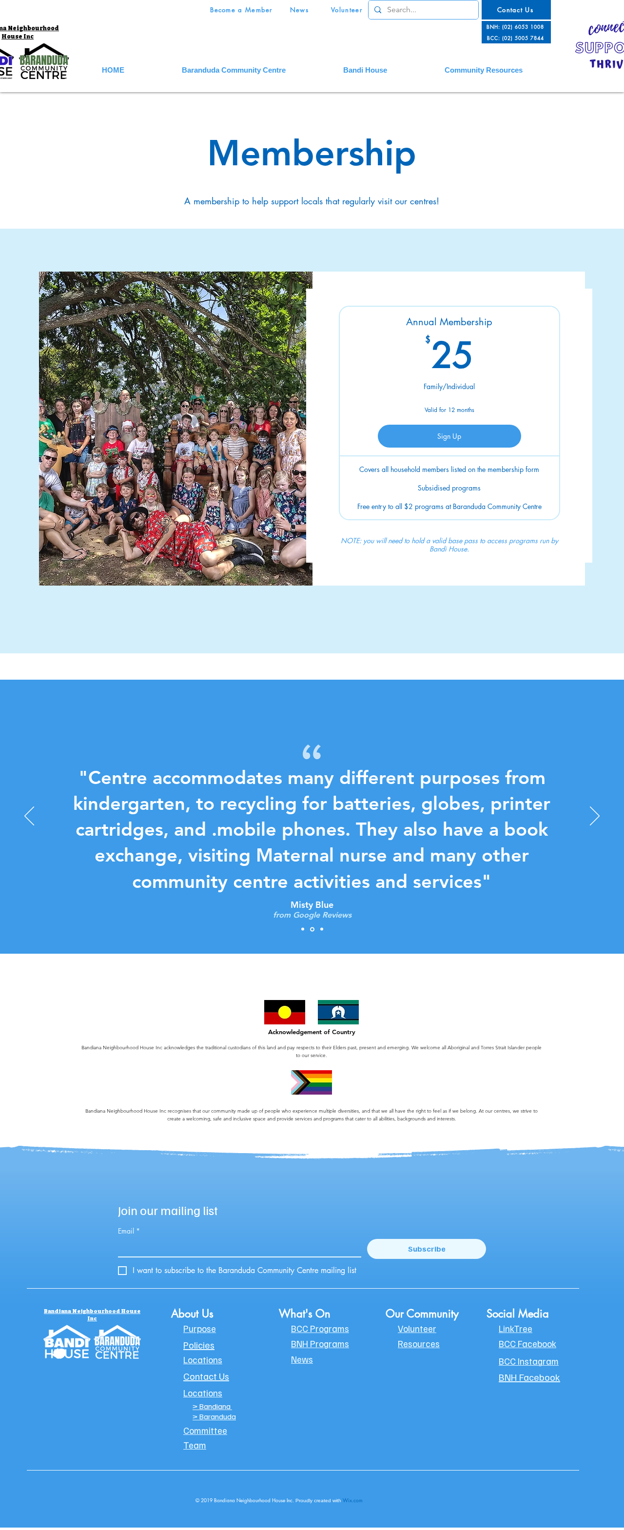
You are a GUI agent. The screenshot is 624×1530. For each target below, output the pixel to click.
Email (129, 1231)
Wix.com (353, 1500)
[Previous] (29, 816)
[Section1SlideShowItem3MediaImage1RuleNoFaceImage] (321, 929)
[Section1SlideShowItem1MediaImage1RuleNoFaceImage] (302, 929)
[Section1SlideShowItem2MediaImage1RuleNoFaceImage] (312, 929)
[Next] (595, 816)
